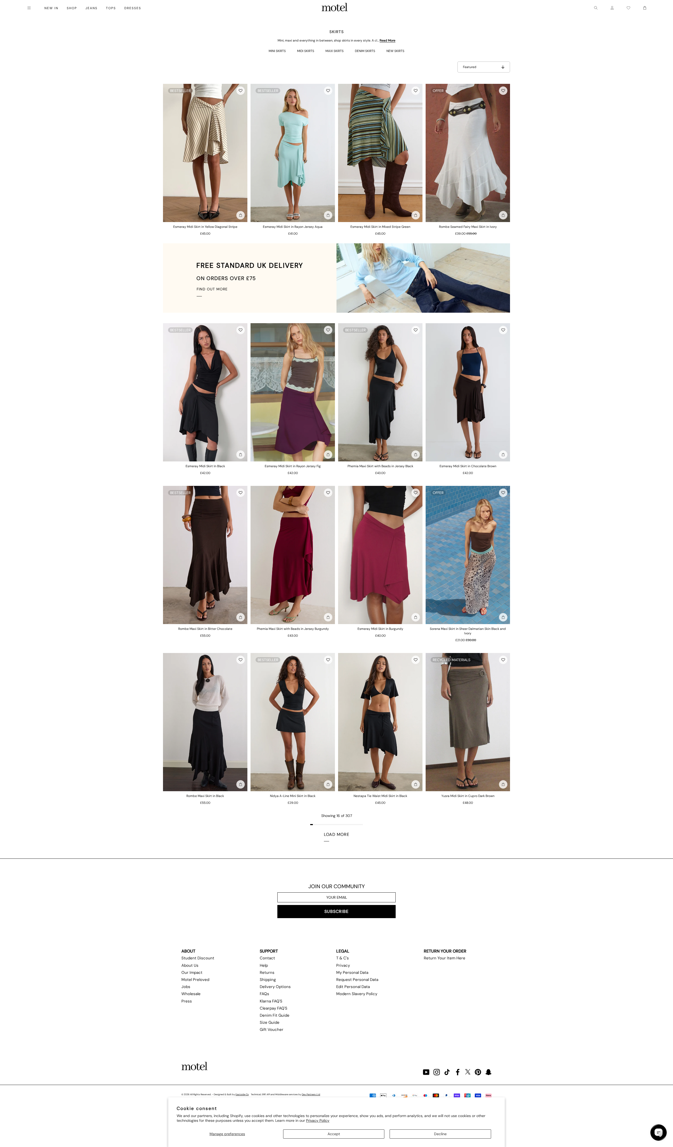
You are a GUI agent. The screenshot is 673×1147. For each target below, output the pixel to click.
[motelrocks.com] (335, 8)
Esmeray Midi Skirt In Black (205, 466)
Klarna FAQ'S (271, 1001)
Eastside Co (242, 1094)
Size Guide (269, 1022)
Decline (440, 1133)
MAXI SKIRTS (334, 51)
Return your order (445, 951)
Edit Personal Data (353, 986)
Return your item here (444, 958)
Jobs (185, 986)
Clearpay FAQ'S (273, 1008)
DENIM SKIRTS (365, 51)
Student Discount (197, 958)
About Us (189, 965)
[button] (240, 90)
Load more (336, 834)
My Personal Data (352, 972)
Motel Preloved (195, 979)
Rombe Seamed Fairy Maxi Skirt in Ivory (468, 227)
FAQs (264, 993)
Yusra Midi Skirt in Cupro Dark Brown (467, 796)
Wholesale (191, 993)
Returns (267, 972)
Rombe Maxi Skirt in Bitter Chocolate (205, 629)
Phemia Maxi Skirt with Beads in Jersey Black (380, 466)
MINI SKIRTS (277, 51)
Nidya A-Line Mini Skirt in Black (292, 796)
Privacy (343, 965)
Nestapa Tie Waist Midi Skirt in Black (380, 796)
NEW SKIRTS (395, 51)
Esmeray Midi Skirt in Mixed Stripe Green (380, 227)
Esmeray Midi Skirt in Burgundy (380, 629)
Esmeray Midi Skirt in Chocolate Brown (468, 466)
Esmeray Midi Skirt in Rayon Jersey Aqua (293, 227)
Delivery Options (275, 986)
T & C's (342, 958)
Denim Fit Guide (274, 1015)
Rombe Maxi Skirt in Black (205, 796)
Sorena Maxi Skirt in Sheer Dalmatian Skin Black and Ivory (468, 631)
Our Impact (191, 972)
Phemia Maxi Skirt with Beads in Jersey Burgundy (293, 629)
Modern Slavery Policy (356, 993)
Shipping (268, 979)
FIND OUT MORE (212, 289)
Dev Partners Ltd (311, 1094)
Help (264, 965)
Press (186, 1001)
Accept (334, 1133)
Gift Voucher (271, 1029)
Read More (387, 40)
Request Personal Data (357, 979)
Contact (267, 958)
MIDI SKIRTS (305, 51)
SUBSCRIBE (336, 911)
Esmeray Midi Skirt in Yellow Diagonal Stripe (205, 227)
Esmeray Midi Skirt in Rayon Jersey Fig (293, 466)
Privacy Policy (317, 1120)
